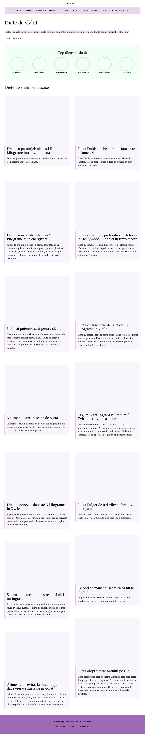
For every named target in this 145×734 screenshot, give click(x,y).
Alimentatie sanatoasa (45, 10)
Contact (73, 726)
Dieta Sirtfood (59, 66)
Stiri (104, 10)
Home (18, 10)
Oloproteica (124, 66)
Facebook (84, 726)
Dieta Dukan (16, 66)
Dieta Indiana (103, 66)
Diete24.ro (72, 3)
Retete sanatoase (89, 10)
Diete (28, 10)
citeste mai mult (13, 38)
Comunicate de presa (120, 10)
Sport (75, 10)
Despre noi (61, 726)
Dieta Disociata (81, 66)
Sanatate (64, 10)
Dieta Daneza (37, 66)
